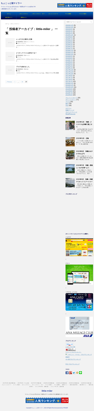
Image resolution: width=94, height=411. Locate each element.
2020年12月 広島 (82, 138)
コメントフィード (71, 112)
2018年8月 (69, 58)
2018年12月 (69, 50)
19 (22, 82)
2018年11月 (69, 52)
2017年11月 (69, 71)
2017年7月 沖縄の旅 (36, 383)
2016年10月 (69, 87)
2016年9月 (69, 89)
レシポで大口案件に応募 (24, 39)
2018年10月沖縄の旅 (49, 383)
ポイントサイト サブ (38, 13)
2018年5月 (69, 64)
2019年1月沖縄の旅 (74, 383)
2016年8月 (69, 91)
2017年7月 (69, 77)
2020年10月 (69, 27)
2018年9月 (69, 56)
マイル (28, 55)
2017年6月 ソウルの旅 (23, 383)
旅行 (67, 103)
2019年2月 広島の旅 (86, 383)
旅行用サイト (8, 17)
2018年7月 (69, 60)
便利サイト (24, 17)
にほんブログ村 (70, 347)
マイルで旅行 (82, 13)
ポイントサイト (24, 13)
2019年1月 (69, 48)
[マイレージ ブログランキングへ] (71, 349)
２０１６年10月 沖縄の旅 (41, 386)
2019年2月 (69, 46)
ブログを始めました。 (23, 66)
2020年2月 (69, 33)
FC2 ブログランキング (72, 364)
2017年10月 (69, 73)
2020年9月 (69, 29)
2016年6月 (69, 95)
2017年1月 (69, 81)
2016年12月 (69, 83)
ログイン (68, 108)
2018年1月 (69, 68)
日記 (27, 69)
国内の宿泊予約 (73, 384)
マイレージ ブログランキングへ (73, 352)
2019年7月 (69, 39)
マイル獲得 (68, 13)
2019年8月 (69, 37)
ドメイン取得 (16, 384)
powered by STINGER (62, 408)
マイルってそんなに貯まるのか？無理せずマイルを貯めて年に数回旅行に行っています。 (47, 394)
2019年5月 (69, 43)
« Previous (9, 82)
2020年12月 (69, 25)
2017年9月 (69, 75)
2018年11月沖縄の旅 (61, 383)
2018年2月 (69, 66)
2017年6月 (69, 79)
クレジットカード (53, 13)
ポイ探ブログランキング (73, 359)
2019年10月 (69, 35)
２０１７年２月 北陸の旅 (57, 386)
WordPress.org (70, 114)
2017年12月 (69, 70)
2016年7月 (69, 93)
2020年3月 (69, 31)
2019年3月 (69, 44)
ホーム (9, 13)
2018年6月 (69, 62)
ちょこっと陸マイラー (11, 3)
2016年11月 (69, 85)
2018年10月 (69, 54)
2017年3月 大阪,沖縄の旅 (9, 383)
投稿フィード (70, 110)
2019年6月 (69, 41)
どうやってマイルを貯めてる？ (26, 53)
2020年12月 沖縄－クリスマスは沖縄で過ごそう (84, 124)
